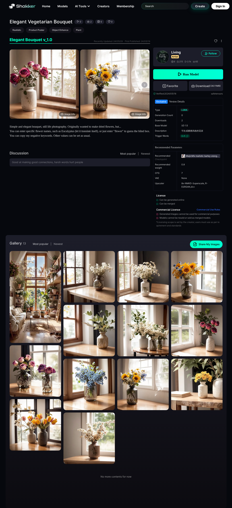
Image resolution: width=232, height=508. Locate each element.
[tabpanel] (80, 84)
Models (62, 6)
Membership (125, 6)
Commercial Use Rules (208, 209)
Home (46, 6)
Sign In (220, 6)
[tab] (31, 40)
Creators (103, 6)
